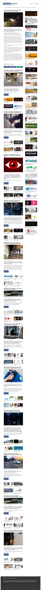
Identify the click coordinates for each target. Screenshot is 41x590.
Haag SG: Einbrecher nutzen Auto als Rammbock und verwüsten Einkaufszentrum (13, 454)
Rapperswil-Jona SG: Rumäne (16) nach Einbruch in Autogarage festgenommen (12, 201)
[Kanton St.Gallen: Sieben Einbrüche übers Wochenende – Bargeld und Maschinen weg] (13, 375)
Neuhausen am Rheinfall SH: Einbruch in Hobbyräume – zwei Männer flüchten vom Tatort (12, 155)
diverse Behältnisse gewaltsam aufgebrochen (14, 134)
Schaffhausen (27, 7)
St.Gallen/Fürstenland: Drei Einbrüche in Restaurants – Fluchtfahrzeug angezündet (12, 243)
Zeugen (14, 301)
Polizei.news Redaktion (10, 87)
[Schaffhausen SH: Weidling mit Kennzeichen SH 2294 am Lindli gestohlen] (13, 294)
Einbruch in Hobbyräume (8, 177)
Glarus (31, 7)
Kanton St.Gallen (10, 343)
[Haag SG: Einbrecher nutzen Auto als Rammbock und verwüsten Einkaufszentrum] (13, 462)
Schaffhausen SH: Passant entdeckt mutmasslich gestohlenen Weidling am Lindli (13, 496)
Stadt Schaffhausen (12, 303)
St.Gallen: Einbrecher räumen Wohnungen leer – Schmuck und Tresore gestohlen (13, 324)
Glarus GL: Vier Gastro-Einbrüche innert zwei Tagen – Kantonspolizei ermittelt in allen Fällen (13, 531)
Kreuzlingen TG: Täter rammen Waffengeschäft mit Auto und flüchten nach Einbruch (13, 71)
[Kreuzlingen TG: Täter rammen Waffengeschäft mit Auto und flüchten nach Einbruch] (13, 79)
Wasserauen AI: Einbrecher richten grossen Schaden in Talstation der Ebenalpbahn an (12, 112)
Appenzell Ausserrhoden (8, 7)
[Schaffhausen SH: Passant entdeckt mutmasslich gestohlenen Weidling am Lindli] (13, 501)
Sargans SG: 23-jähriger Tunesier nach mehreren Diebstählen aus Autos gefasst (12, 411)
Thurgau (24, 7)
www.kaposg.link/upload (9, 57)
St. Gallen (20, 7)
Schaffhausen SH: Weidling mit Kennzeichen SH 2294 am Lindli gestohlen (13, 289)
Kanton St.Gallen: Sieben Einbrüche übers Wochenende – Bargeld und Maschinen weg (13, 368)
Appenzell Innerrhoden (16, 7)
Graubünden (34, 7)
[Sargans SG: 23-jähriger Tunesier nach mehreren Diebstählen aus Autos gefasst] (13, 418)
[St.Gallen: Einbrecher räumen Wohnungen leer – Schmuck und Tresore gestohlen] (13, 332)
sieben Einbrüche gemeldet (17, 385)
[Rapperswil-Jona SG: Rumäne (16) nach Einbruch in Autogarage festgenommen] (13, 208)
